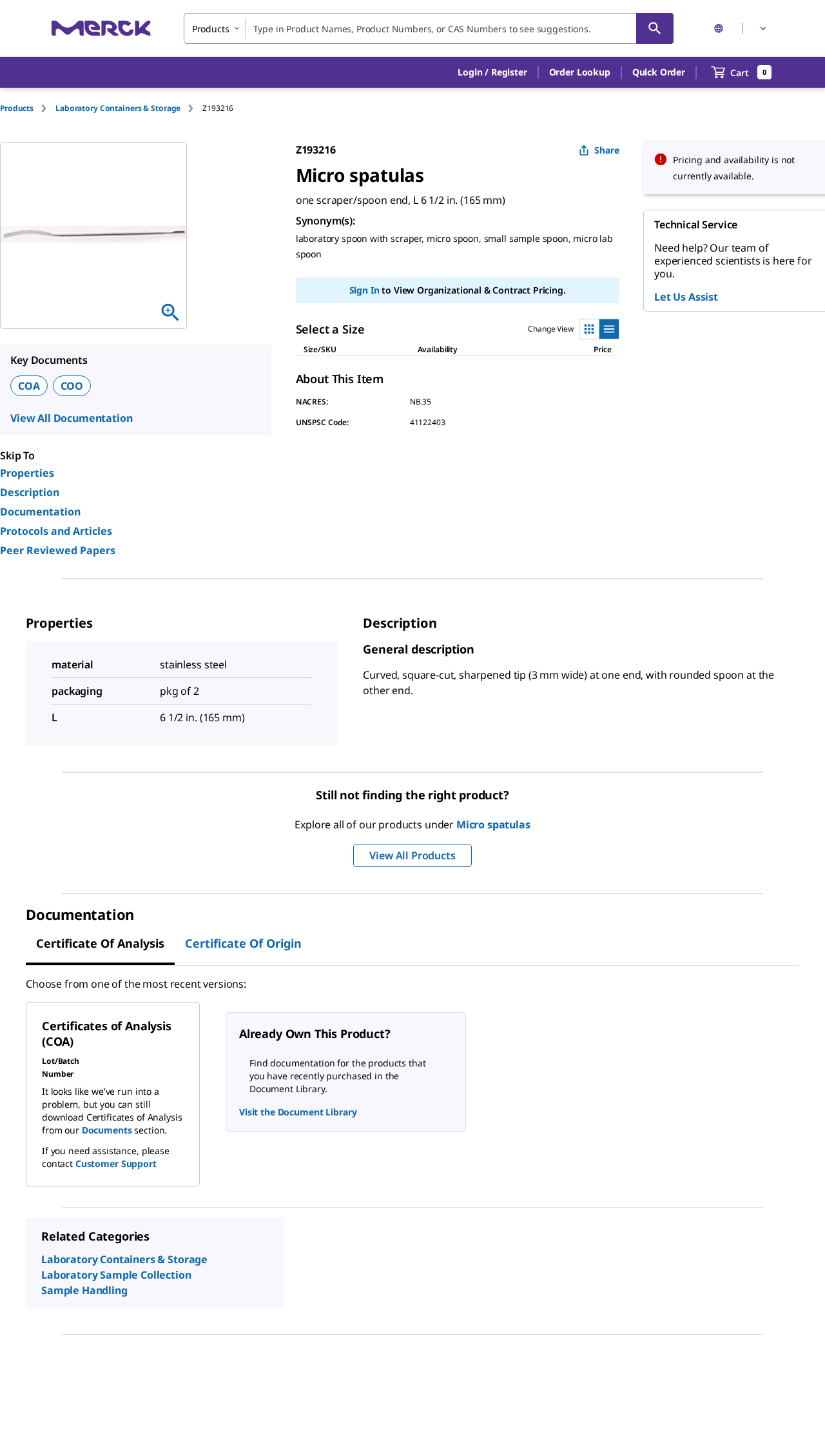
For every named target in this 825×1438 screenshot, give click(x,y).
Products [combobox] (210, 29)
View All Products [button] (412, 855)
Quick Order (658, 72)
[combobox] (429, 28)
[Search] (655, 28)
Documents (107, 1130)
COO (72, 386)
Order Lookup (579, 72)
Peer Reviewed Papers (57, 550)
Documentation (40, 511)
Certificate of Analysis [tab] (100, 943)
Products (17, 108)
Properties (27, 473)
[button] (492, 72)
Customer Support (116, 1163)
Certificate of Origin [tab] (243, 943)
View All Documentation (71, 418)
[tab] (27, 108)
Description (29, 492)
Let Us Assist (686, 296)
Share (606, 150)
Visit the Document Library (297, 1112)
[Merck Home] (101, 28)
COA (29, 386)
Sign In (364, 290)
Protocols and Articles (56, 531)
